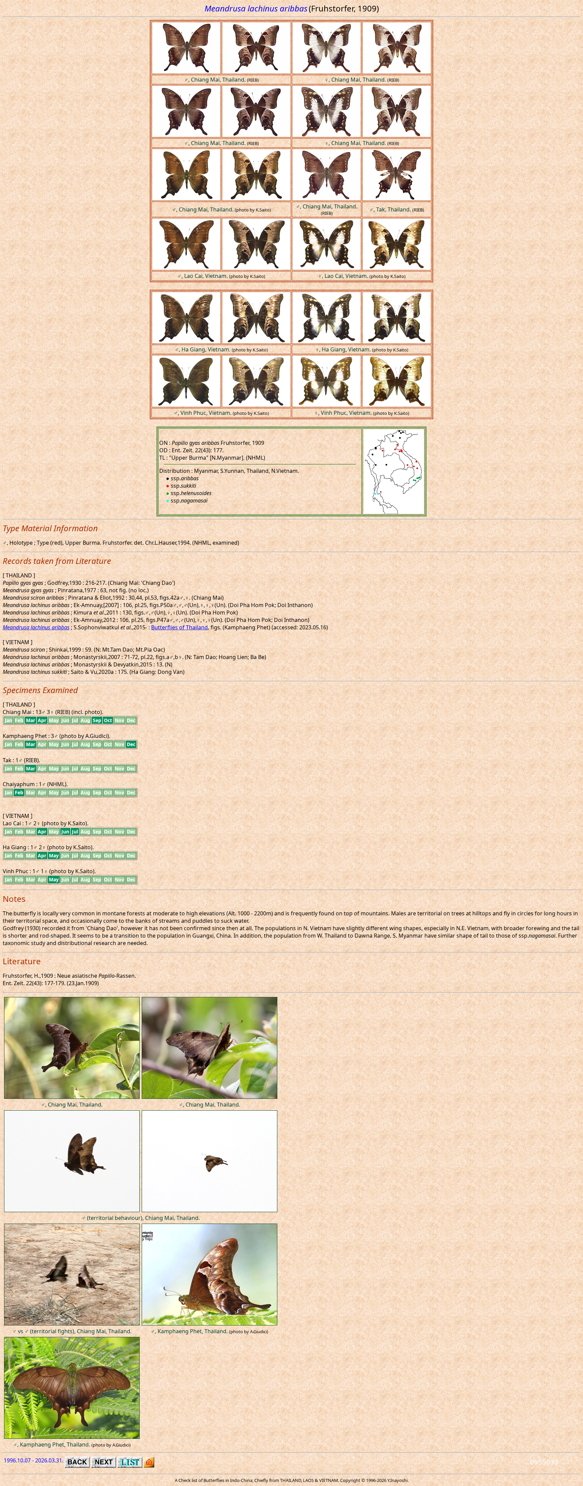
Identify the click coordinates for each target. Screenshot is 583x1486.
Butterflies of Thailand (179, 627)
